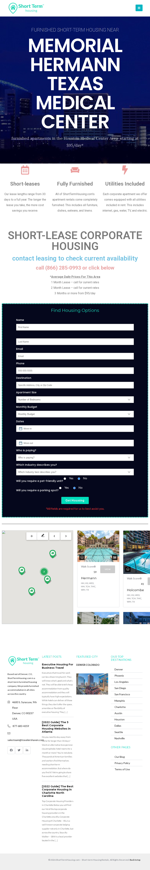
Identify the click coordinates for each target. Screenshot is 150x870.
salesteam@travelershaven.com (26, 739)
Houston (120, 719)
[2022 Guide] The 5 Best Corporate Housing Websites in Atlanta (56, 727)
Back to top (135, 859)
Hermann (89, 578)
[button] (53, 554)
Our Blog (120, 756)
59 (95, 572)
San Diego (120, 688)
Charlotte (120, 706)
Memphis (120, 700)
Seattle (119, 732)
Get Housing (75, 500)
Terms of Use (122, 769)
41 (142, 583)
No (85, 478)
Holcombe (135, 590)
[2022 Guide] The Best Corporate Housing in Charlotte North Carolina (57, 791)
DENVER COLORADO (88, 665)
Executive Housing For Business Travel (57, 666)
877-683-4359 (21, 726)
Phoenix (119, 675)
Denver (119, 669)
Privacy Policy (122, 763)
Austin (118, 713)
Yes (71, 478)
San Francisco (122, 694)
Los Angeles (122, 681)
